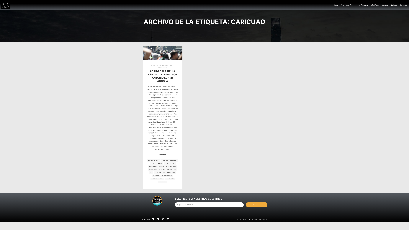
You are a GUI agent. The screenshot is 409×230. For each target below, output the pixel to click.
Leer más (162, 154)
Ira (151, 172)
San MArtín (170, 179)
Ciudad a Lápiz (170, 163)
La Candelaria (160, 172)
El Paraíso (153, 169)
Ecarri (161, 166)
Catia (153, 163)
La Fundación (363, 5)
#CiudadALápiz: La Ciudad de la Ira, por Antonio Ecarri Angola (162, 76)
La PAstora (171, 172)
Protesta (156, 175)
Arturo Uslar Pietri (347, 5)
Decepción (153, 166)
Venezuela (162, 182)
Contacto (403, 5)
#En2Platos (375, 5)
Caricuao (173, 160)
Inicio (336, 5)
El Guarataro (171, 166)
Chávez (159, 163)
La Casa (385, 5)
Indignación (171, 169)
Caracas (165, 160)
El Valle (162, 169)
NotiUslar (393, 5)
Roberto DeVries (157, 179)
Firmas (159, 67)
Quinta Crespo (167, 175)
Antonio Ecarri (153, 160)
